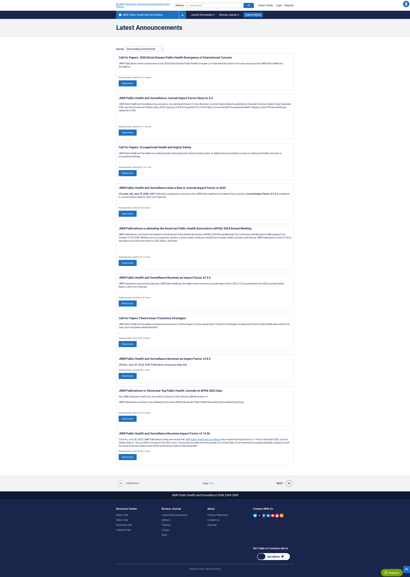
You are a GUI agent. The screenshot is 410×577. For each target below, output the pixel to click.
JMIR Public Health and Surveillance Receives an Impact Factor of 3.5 (164, 277)
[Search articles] (249, 5)
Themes (166, 524)
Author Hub (122, 515)
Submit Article (253, 14)
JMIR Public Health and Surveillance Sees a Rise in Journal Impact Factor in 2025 (172, 188)
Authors (166, 520)
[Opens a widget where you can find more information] (392, 573)
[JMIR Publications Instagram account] (277, 516)
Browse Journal (228, 14)
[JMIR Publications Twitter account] (260, 516)
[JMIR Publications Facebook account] (264, 516)
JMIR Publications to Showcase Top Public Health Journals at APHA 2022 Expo (170, 390)
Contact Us (213, 520)
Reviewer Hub (124, 524)
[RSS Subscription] (282, 516)
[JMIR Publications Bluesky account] (255, 516)
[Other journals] (182, 15)
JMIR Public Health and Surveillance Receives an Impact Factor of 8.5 (164, 358)
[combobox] (215, 5)
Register (289, 5)
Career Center (265, 5)
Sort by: (120, 49)
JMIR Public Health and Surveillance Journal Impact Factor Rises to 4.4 (166, 98)
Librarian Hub (123, 529)
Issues (166, 529)
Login (279, 5)
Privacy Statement (217, 515)
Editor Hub (122, 520)
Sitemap (212, 524)
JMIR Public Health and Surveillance (142, 14)
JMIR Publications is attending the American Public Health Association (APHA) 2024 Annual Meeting (185, 228)
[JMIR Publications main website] (143, 5)
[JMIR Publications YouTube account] (273, 516)
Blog (164, 534)
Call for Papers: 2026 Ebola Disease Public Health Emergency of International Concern (175, 57)
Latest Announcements (175, 515)
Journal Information (201, 14)
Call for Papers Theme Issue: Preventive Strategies (152, 318)
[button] (406, 4)
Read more (127, 83)
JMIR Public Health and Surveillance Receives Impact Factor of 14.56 (164, 433)
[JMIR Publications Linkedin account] (268, 516)
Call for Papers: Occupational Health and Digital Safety (155, 147)
